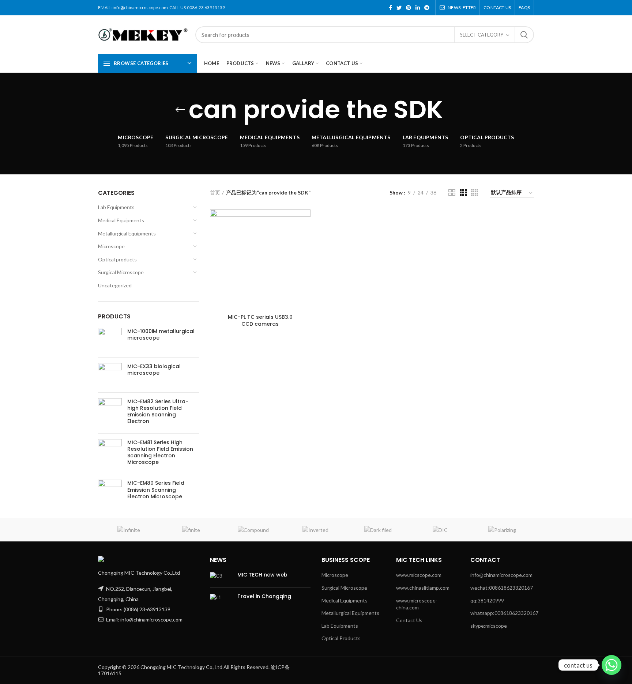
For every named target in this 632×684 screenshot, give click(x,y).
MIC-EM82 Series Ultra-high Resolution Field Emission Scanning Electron (157, 411)
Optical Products (341, 638)
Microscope (111, 246)
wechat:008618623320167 (501, 588)
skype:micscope (488, 626)
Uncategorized (115, 285)
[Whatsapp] (611, 665)
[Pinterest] (408, 7)
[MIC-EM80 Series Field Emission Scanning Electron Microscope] (110, 491)
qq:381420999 (487, 600)
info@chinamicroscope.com (140, 7)
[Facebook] (390, 7)
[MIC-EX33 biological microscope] (110, 375)
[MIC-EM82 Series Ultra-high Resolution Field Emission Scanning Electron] (110, 413)
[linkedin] (417, 7)
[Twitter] (399, 7)
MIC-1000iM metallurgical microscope (161, 334)
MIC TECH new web (262, 574)
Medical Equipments (121, 220)
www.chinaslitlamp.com (422, 588)
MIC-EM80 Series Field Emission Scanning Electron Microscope (155, 490)
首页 (215, 192)
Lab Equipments (116, 207)
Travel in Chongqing (264, 596)
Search (524, 34)
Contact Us (409, 620)
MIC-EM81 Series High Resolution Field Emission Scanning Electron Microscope (160, 452)
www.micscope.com (418, 575)
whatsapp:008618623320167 (504, 613)
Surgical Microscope (121, 272)
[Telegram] (427, 7)
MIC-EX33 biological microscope (154, 369)
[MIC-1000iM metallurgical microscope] (110, 340)
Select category (481, 35)
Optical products (117, 259)
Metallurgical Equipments (127, 233)
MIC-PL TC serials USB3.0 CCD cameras (260, 320)
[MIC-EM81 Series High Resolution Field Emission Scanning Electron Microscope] (110, 454)
